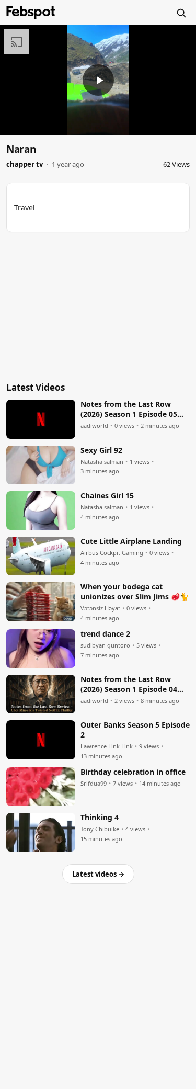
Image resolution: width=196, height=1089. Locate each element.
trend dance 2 (105, 634)
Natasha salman (101, 462)
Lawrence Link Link (106, 746)
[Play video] (98, 80)
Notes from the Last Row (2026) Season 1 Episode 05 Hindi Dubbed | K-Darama (128, 409)
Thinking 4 (99, 817)
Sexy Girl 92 (101, 450)
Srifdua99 (93, 783)
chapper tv (24, 164)
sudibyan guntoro (105, 645)
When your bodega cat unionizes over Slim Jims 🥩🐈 (134, 592)
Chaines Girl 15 (107, 496)
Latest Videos (35, 387)
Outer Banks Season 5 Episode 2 (135, 730)
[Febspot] (30, 12)
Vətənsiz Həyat (100, 608)
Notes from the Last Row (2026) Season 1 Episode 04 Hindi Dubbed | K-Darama (128, 685)
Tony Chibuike (99, 829)
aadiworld (94, 425)
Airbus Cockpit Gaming (111, 553)
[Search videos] (181, 12)
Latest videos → (98, 874)
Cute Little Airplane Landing (131, 541)
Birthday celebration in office (133, 772)
